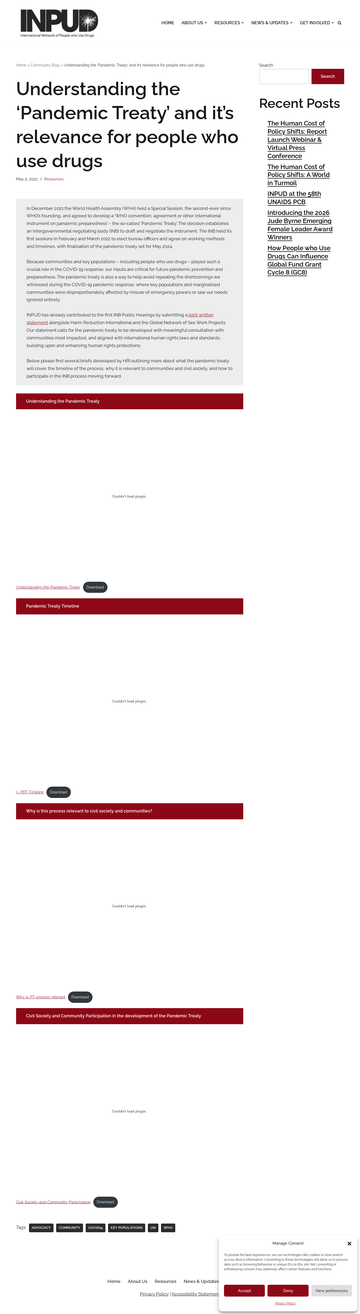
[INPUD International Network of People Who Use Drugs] (60, 23)
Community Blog (45, 65)
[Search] (340, 23)
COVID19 (95, 1228)
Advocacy (41, 1228)
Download (95, 587)
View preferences (331, 1290)
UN (153, 1228)
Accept (244, 1290)
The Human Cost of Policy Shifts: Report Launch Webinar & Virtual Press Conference (297, 139)
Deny (288, 1290)
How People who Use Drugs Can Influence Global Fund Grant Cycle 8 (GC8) (298, 260)
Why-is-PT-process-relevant (40, 997)
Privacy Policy (285, 1303)
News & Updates (201, 1281)
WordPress (67, 1307)
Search (266, 65)
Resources (54, 179)
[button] (349, 1243)
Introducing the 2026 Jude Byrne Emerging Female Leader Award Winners (300, 225)
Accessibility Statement (196, 1294)
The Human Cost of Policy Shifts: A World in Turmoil (298, 175)
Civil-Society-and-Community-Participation (53, 1202)
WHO (168, 1228)
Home (168, 22)
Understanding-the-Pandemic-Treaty (48, 587)
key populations (127, 1228)
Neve (21, 1307)
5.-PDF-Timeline (30, 792)
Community (69, 1228)
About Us (137, 1281)
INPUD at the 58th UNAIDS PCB (294, 198)
